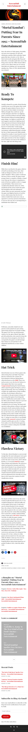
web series (16, 515)
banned (17, 461)
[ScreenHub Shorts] (17, 727)
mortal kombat (12, 568)
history (4, 568)
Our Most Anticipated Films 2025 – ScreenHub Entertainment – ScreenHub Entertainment (12, 599)
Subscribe (6, 716)
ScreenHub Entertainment (14, 4)
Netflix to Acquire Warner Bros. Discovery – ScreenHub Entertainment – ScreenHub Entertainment (13, 609)
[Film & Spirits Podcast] (14, 727)
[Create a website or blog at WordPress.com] (14, 730)
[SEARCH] (3, 4)
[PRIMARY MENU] (25, 4)
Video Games (21, 568)
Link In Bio (8, 24)
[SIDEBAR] (14, 659)
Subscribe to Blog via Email (14, 698)
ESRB (16, 380)
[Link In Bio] (11, 727)
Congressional (5, 386)
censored (12, 419)
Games (3, 24)
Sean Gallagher (16, 24)
